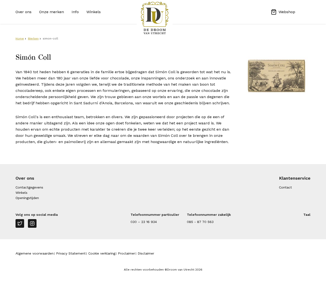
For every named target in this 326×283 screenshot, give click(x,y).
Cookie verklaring (101, 253)
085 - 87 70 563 (200, 222)
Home (20, 38)
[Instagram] (32, 223)
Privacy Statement (71, 253)
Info (75, 12)
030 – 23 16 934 (144, 222)
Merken (33, 38)
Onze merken (51, 12)
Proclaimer (126, 253)
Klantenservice (294, 178)
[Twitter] (20, 223)
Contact (285, 187)
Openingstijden (27, 198)
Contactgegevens (29, 187)
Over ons (24, 12)
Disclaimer (146, 253)
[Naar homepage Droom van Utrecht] (163, 18)
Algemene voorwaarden (34, 253)
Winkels (93, 12)
